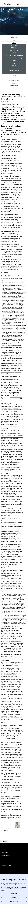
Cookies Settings (14, 893)
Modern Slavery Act (6, 870)
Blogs (14, 42)
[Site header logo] (12, 4)
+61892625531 (7, 828)
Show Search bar (22, 4)
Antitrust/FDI (14, 45)
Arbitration (14, 48)
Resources (14, 37)
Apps (14, 40)
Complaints (4, 858)
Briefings (14, 75)
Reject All (14, 897)
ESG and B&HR (14, 50)
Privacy (3, 873)
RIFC (14, 68)
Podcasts (14, 83)
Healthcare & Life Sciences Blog (14, 58)
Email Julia (6, 830)
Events (14, 78)
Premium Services (14, 85)
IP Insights (14, 63)
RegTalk (14, 65)
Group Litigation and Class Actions (14, 55)
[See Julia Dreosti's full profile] (3, 832)
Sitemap (3, 846)
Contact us (4, 860)
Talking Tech (14, 73)
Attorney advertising (6, 855)
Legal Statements (5, 868)
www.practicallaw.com (14, 819)
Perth (5, 826)
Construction (14, 53)
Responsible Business (14, 70)
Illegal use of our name (6, 865)
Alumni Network (5, 852)
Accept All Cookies (14, 901)
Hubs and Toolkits (14, 80)
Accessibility (4, 849)
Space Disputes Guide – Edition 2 (10, 689)
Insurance (14, 60)
